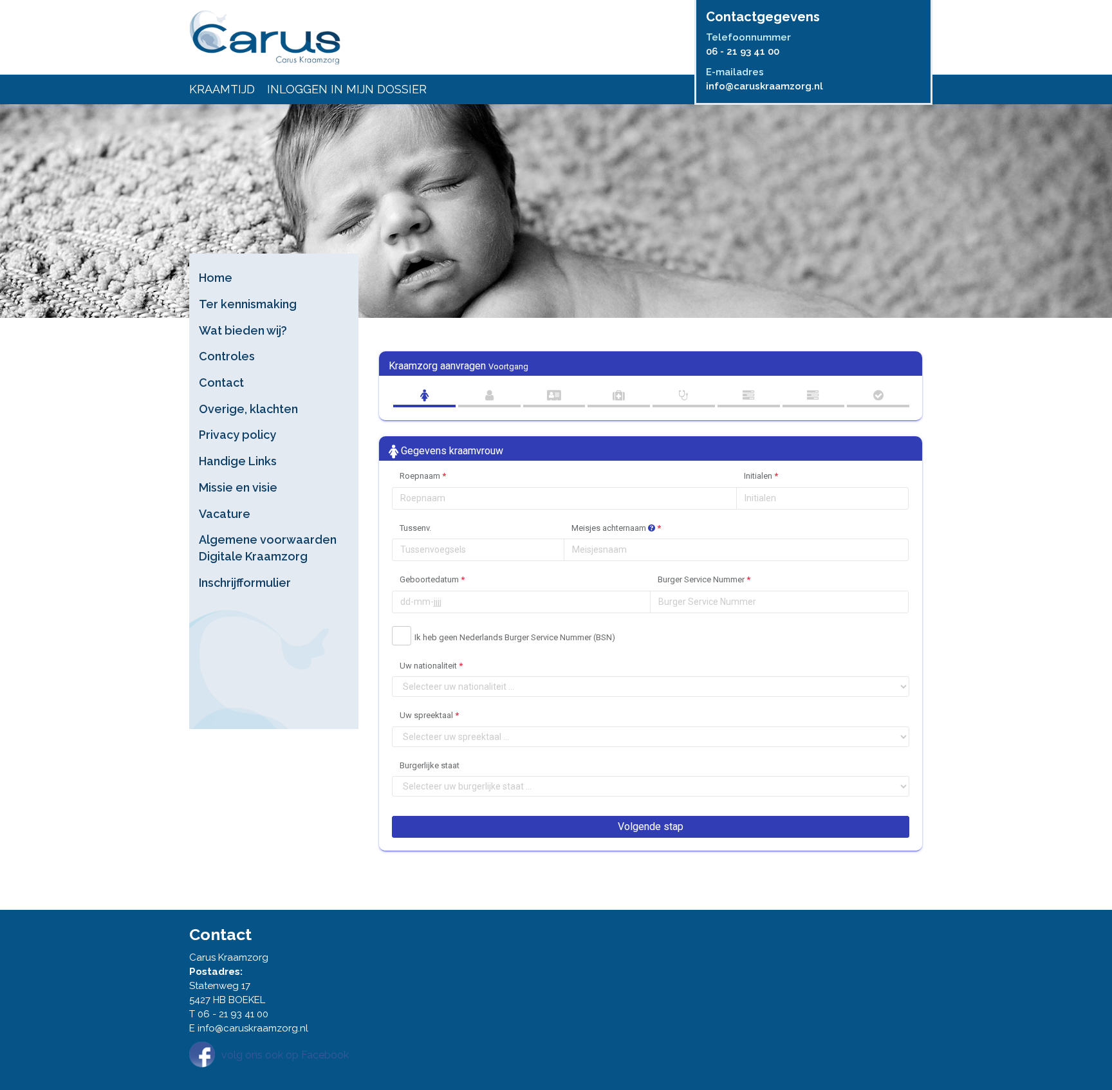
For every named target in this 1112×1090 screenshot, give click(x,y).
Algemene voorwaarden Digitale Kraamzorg (268, 548)
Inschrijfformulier (245, 582)
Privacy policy (237, 434)
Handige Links (238, 461)
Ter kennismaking (248, 304)
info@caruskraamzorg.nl (764, 86)
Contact (221, 382)
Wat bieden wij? (243, 330)
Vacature (224, 514)
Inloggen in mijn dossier (347, 89)
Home (215, 277)
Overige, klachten (248, 409)
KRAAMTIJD (222, 89)
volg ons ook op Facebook (285, 1055)
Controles (227, 356)
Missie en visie (238, 487)
